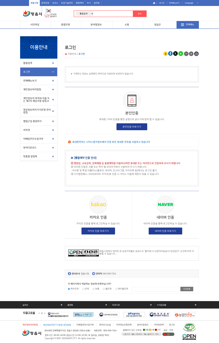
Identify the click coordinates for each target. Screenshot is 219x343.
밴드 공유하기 (180, 53)
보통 (97, 289)
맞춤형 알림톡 (30, 156)
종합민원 (65, 24)
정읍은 (157, 24)
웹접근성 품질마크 (32, 121)
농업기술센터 (67, 3)
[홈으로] (66, 54)
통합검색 (27, 63)
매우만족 (74, 289)
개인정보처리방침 (32, 89)
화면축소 (186, 53)
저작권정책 (159, 325)
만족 (87, 289)
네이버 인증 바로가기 (165, 231)
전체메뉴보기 (174, 3)
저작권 (26, 130)
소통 (127, 24)
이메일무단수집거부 (33, 138)
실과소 (25, 305)
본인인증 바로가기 (132, 126)
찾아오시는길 (105, 325)
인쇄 (196, 53)
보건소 (55, 3)
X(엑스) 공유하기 (175, 53)
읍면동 (97, 3)
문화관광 (45, 3)
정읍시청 (34, 3)
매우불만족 (123, 289)
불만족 (108, 289)
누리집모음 (161, 305)
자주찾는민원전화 (124, 325)
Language (189, 3)
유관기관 (115, 305)
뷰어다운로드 (30, 147)
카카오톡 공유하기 (165, 53)
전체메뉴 (190, 24)
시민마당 (34, 24)
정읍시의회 (35, 9)
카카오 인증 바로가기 (98, 231)
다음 (45, 313)
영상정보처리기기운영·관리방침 (37, 111)
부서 (89, 3)
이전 (39, 313)
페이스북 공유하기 (170, 53)
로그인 (162, 3)
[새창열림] (50, 13)
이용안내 (72, 54)
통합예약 (80, 3)
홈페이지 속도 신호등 (132, 330)
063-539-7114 (109, 273)
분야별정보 (96, 24)
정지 (42, 313)
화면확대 (191, 53)
